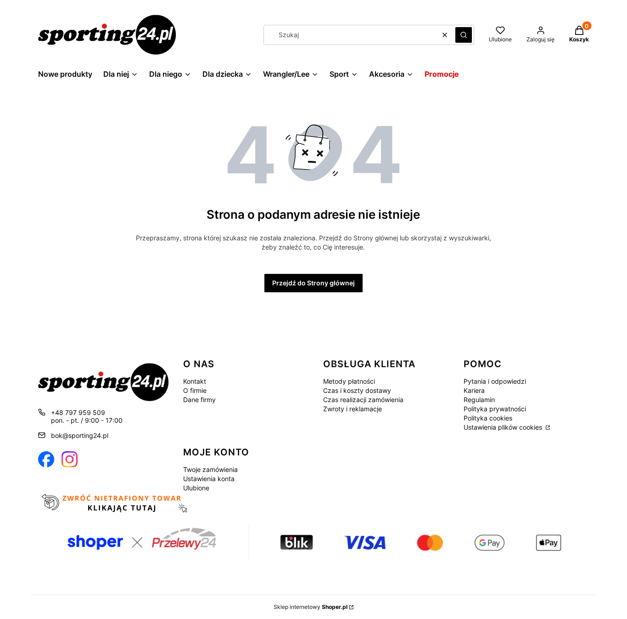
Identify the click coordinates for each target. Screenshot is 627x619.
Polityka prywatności (495, 409)
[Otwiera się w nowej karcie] (46, 459)
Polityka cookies (488, 418)
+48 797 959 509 (78, 412)
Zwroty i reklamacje (352, 409)
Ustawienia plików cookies (504, 427)
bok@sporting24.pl (79, 435)
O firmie (195, 390)
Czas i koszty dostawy (357, 390)
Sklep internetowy (310, 606)
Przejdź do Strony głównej (313, 283)
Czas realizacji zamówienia (363, 399)
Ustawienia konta (209, 479)
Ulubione (196, 488)
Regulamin (479, 399)
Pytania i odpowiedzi (495, 381)
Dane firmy (199, 399)
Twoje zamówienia (210, 469)
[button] (463, 35)
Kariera (474, 390)
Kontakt (194, 381)
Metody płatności (349, 381)
